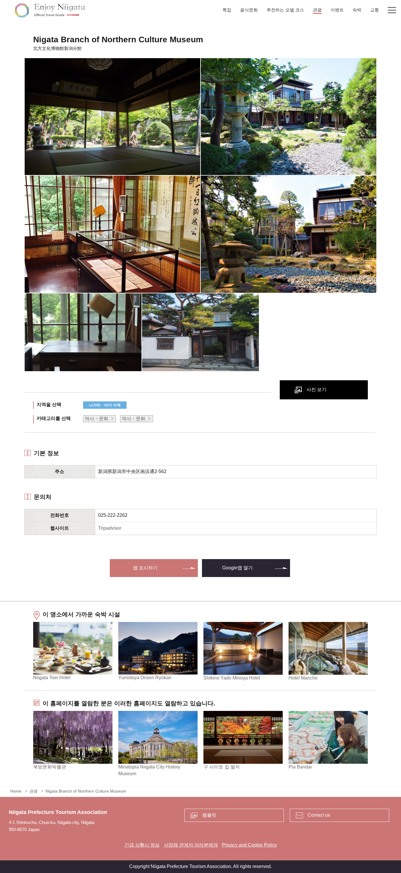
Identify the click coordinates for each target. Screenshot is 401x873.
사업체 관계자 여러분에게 (191, 844)
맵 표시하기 (145, 567)
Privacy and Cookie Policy (249, 844)
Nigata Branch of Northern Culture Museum (86, 791)
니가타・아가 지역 (105, 405)
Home (15, 791)
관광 (33, 791)
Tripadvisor (109, 528)
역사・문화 (96, 418)
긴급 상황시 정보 (142, 844)
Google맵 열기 (237, 567)
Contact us (319, 815)
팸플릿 (209, 815)
